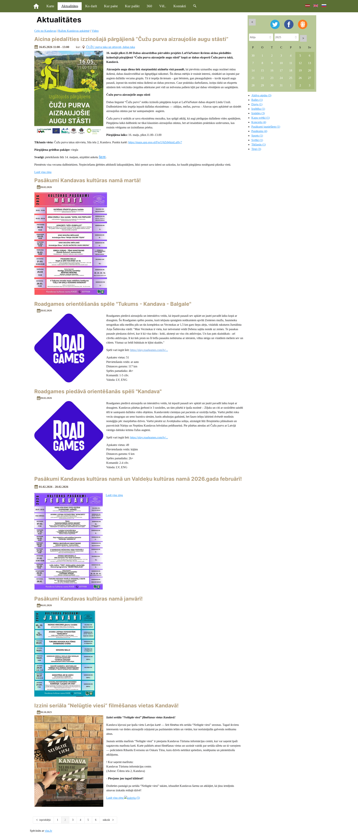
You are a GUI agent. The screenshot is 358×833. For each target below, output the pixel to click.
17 (281, 70)
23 (271, 77)
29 (262, 85)
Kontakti (179, 6)
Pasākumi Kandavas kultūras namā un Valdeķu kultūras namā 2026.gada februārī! (138, 479)
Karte (50, 6)
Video (95, 30)
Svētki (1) (257, 140)
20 (309, 70)
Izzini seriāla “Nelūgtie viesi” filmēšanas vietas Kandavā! (106, 705)
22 (262, 77)
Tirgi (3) (256, 149)
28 (253, 85)
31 (281, 85)
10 (281, 63)
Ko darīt (91, 6)
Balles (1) (257, 99)
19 (300, 70)
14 (253, 70)
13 (309, 63)
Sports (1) (257, 135)
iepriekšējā (45, 819)
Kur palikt (132, 6)
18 (290, 70)
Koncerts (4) (258, 122)
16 (271, 70)
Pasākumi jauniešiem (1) (265, 126)
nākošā (107, 819)
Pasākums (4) (259, 131)
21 (253, 77)
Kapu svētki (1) (260, 117)
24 (281, 77)
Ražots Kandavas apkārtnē (74, 30)
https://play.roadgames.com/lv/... (149, 437)
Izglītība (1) (258, 108)
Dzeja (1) (256, 104)
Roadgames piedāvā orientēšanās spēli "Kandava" (98, 391)
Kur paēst (111, 6)
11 (290, 63)
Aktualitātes (69, 6)
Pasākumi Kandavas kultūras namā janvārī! (88, 599)
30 (253, 55)
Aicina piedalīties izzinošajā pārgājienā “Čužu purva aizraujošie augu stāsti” (131, 39)
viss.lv (48, 830)
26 (300, 77)
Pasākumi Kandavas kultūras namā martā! (87, 180)
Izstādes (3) (258, 113)
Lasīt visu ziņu (42, 172)
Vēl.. (162, 6)
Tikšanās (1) (258, 144)
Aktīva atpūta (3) (261, 95)
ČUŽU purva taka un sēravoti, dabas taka (110, 47)
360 (149, 6)
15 (262, 70)
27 (309, 77)
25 (290, 77)
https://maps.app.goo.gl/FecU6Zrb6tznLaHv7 (155, 142)
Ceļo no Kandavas (45, 30)
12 (300, 63)
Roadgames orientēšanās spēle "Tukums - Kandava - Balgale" (112, 304)
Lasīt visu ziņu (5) (123, 797)
